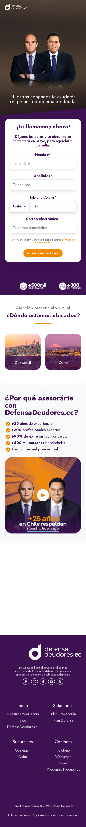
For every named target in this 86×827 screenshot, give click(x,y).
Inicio (23, 705)
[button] (79, 7)
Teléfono (63, 750)
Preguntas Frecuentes (63, 769)
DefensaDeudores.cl (22, 726)
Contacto (63, 742)
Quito (22, 756)
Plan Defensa (63, 720)
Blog (22, 720)
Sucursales (23, 742)
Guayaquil (22, 750)
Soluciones (63, 705)
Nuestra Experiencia (23, 714)
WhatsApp (63, 756)
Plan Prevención (63, 714)
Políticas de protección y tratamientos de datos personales (43, 815)
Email (63, 763)
